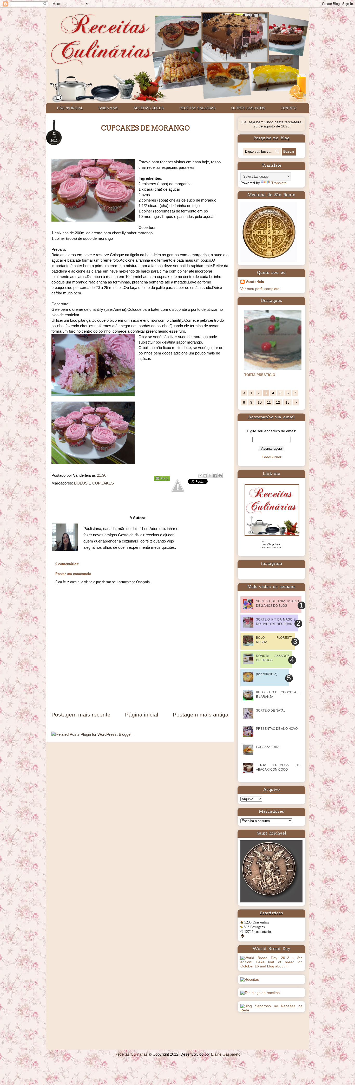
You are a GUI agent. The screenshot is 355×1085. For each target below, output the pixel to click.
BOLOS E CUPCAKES (94, 483)
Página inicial (141, 715)
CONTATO (289, 108)
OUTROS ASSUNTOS (248, 108)
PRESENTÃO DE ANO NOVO (277, 729)
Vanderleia (255, 282)
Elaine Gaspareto (225, 1054)
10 (260, 402)
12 (278, 402)
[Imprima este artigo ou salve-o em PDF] (162, 479)
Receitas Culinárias (131, 1054)
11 (269, 402)
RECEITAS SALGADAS (197, 108)
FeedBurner (271, 457)
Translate (279, 183)
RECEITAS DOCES (149, 108)
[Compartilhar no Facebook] (215, 475)
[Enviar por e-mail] (200, 475)
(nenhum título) (266, 674)
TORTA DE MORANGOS (263, 375)
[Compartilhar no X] (210, 475)
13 (287, 402)
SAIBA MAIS (108, 108)
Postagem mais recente (80, 715)
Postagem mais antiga (200, 715)
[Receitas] (249, 979)
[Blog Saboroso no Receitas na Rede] (271, 1010)
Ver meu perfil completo (259, 289)
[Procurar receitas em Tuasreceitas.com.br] (260, 993)
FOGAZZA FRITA (267, 747)
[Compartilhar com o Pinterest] (220, 475)
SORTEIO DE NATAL (270, 710)
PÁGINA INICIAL (70, 108)
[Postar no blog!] (205, 475)
